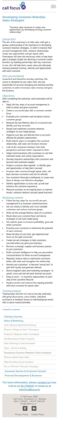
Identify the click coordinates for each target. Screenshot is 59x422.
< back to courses (11, 309)
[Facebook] (25, 408)
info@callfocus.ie (29, 389)
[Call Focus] (14, 9)
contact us (44, 382)
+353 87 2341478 (37, 401)
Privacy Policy (21, 414)
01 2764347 (27, 386)
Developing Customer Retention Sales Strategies (27, 353)
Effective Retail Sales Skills (16, 357)
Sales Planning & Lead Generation (19, 343)
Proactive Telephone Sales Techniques (21, 334)
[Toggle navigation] (53, 6)
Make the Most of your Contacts (18, 362)
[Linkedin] (34, 408)
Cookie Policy (37, 414)
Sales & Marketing (13, 320)
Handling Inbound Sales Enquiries (19, 339)
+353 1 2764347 (20, 401)
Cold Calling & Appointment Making (20, 325)
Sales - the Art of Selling (15, 348)
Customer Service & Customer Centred (25, 371)
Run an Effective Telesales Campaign (21, 366)
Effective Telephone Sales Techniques (21, 329)
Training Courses (13, 316)
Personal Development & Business (23, 375)
